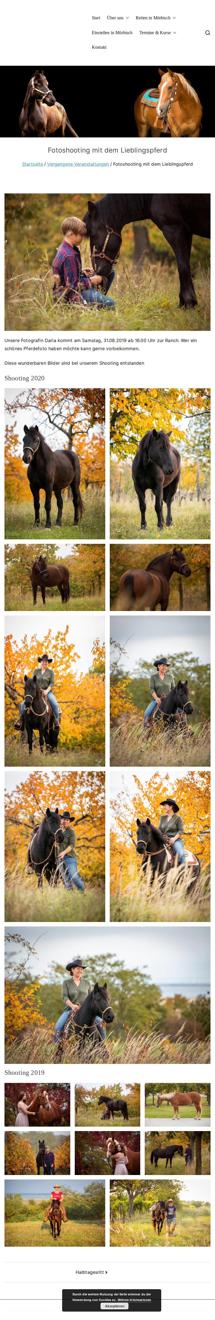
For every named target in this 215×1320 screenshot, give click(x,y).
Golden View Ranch (58, 1309)
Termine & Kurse (155, 32)
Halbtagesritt (90, 1272)
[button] (126, 18)
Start (96, 17)
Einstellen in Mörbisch (112, 32)
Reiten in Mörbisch (153, 17)
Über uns (115, 17)
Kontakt (99, 47)
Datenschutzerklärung (188, 1309)
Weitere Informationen (134, 1300)
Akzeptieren (114, 1306)
